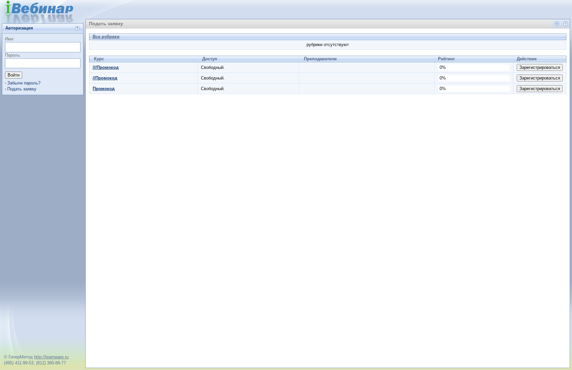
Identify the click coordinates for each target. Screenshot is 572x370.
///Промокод (106, 67)
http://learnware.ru (51, 356)
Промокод (104, 88)
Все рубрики (106, 36)
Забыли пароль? (23, 82)
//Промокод (105, 78)
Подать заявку (21, 88)
